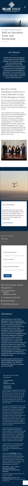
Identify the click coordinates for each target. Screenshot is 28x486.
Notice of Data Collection (8, 468)
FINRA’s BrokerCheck (7, 477)
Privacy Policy (5, 466)
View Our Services (7, 222)
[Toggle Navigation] (25, 7)
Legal (12, 466)
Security (17, 466)
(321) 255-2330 (7, 386)
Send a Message (7, 388)
